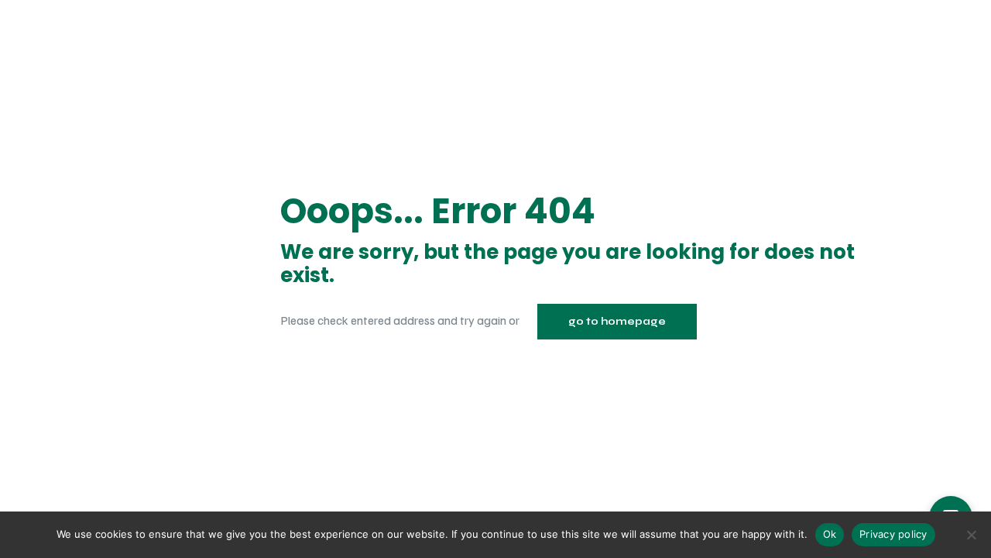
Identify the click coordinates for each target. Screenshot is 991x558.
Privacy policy (893, 534)
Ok (830, 534)
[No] (971, 534)
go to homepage (617, 321)
